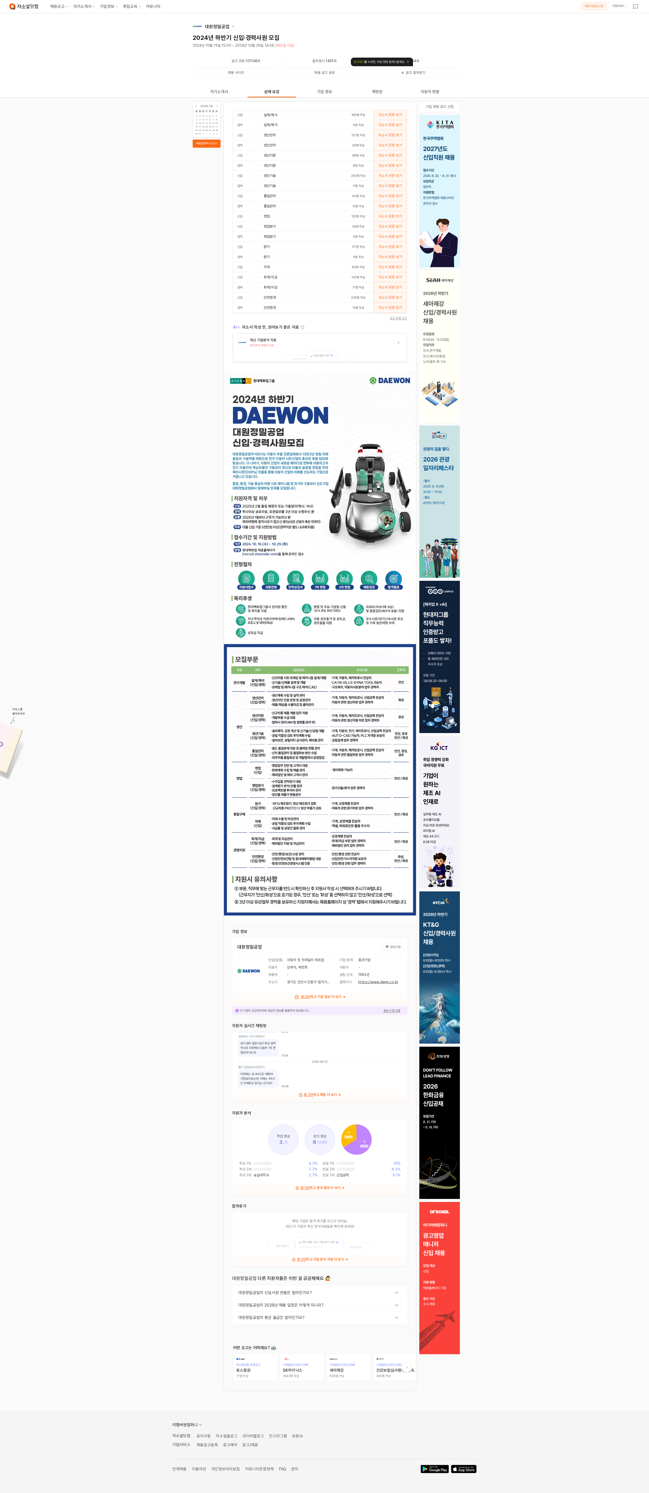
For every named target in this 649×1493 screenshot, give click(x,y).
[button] (320, 347)
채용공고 (57, 6)
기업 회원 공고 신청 (440, 107)
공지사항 (203, 1436)
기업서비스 (618, 6)
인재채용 (179, 1469)
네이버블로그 (253, 1436)
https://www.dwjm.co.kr (378, 982)
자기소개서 (82, 6)
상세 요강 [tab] (272, 91)
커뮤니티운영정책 (259, 1469)
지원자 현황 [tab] (430, 91)
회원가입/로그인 (594, 6)
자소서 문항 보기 (390, 115)
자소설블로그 (226, 1436)
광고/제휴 (250, 1445)
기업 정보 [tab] (324, 91)
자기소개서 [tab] (219, 91)
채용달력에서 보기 (206, 143)
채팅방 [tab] (377, 91)
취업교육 (130, 6)
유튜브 (297, 1436)
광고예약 (230, 1445)
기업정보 (107, 6)
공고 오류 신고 (398, 318)
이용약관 (199, 1469)
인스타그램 (278, 1436)
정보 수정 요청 (391, 1010)
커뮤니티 (153, 6)
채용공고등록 (207, 1445)
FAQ (282, 1469)
